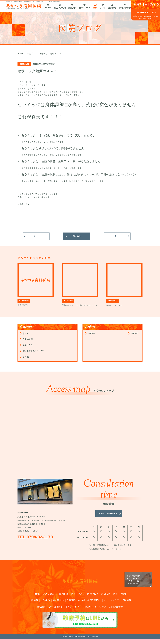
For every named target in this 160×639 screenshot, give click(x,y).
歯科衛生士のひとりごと (34, 351)
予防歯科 (126, 600)
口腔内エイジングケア (95, 606)
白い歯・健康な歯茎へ (89, 600)
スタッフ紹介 (77, 594)
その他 (26, 357)
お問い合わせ (125, 8)
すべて (26, 333)
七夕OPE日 (23, 305)
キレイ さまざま (114, 305)
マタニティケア (111, 600)
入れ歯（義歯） (57, 606)
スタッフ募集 (119, 594)
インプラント (74, 606)
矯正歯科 (41, 606)
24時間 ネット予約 (144, 4)
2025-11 (91, 333)
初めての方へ (85, 8)
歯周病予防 (58, 600)
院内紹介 (63, 594)
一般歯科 (33, 600)
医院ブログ (92, 594)
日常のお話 (28, 339)
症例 (95, 7)
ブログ (103, 8)
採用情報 (112, 8)
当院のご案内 (60, 8)
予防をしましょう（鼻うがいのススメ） (80, 305)
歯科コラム (28, 345)
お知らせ (105, 594)
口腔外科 (71, 600)
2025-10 (134, 333)
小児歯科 (45, 600)
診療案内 (72, 8)
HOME (48, 8)
